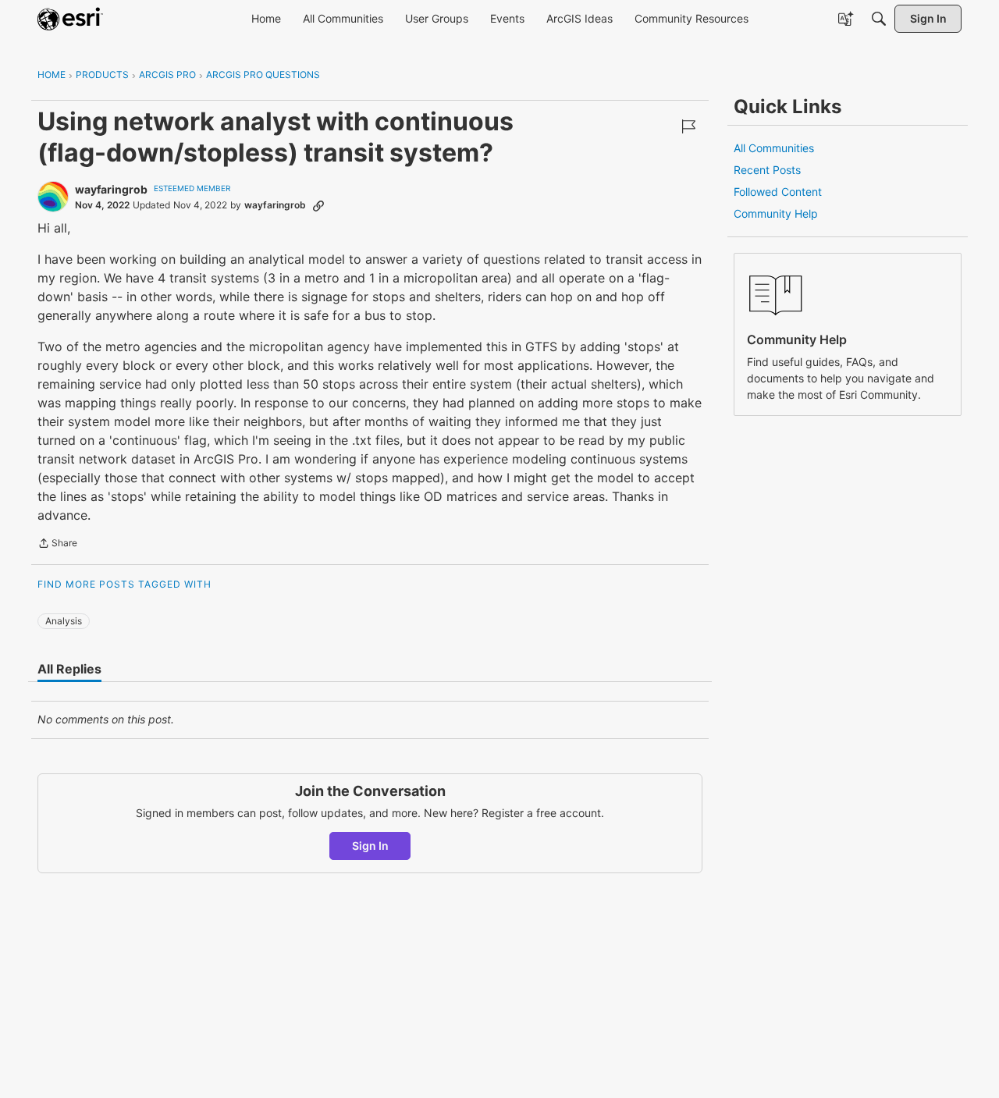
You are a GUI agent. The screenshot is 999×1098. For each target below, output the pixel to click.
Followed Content (778, 191)
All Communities (774, 148)
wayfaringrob (111, 189)
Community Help (776, 213)
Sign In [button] (370, 845)
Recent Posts (767, 169)
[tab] (69, 669)
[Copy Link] (318, 205)
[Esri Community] (70, 18)
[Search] (879, 19)
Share (57, 545)
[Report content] (688, 126)
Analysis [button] (63, 621)
